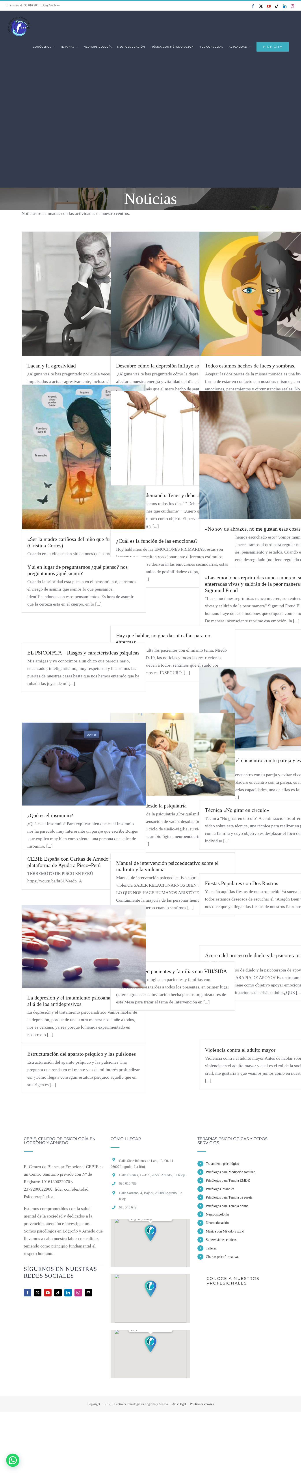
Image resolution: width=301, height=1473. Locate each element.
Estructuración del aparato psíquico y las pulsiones (81, 1054)
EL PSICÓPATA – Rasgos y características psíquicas (83, 653)
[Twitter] (37, 1292)
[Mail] (88, 1292)
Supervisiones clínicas (221, 1240)
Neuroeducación (217, 1223)
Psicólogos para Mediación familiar (230, 1172)
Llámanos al (22, 5)
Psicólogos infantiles (220, 1189)
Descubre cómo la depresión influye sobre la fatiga (170, 366)
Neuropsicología (217, 1214)
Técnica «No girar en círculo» (237, 810)
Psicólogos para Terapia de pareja (229, 1197)
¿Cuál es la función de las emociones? (157, 541)
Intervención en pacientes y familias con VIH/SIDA (171, 971)
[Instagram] (78, 1292)
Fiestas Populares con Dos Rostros (241, 883)
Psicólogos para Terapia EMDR (228, 1180)
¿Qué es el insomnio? (50, 815)
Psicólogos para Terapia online (227, 1206)
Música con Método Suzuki (225, 1231)
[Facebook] (27, 1292)
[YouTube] (48, 1292)
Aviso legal (179, 1404)
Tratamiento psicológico (222, 1163)
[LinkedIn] (68, 1292)
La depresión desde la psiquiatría (151, 806)
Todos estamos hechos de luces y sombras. (250, 366)
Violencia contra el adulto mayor (240, 1050)
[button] (150, 1233)
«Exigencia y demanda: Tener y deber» (158, 495)
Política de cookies (202, 1404)
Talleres (211, 1248)
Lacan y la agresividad (51, 366)
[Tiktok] (58, 1292)
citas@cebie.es (51, 5)
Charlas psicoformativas (222, 1257)
